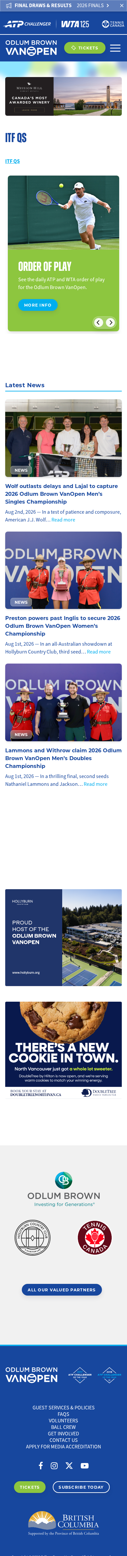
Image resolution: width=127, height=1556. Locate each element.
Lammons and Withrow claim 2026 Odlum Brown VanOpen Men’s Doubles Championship (63, 758)
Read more (63, 520)
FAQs (63, 1414)
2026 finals (90, 5)
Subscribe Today (81, 1487)
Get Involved (63, 1434)
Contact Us (63, 1440)
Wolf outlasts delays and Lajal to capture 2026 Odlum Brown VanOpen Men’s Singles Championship (61, 493)
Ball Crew (63, 1427)
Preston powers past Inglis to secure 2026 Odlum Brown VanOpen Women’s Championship (62, 625)
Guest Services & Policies (64, 1407)
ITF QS (12, 161)
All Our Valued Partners (62, 1289)
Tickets (88, 47)
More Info (38, 305)
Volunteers (63, 1421)
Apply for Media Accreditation (63, 1447)
